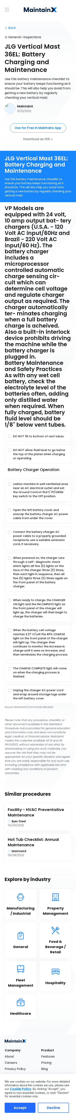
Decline (53, 1107)
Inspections (32, 37)
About (9, 1056)
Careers (11, 1062)
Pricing (46, 1062)
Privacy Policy (15, 1069)
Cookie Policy (20, 1089)
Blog (44, 1069)
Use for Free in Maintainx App (38, 128)
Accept (20, 1107)
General (14, 37)
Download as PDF (36, 139)
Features (48, 1056)
